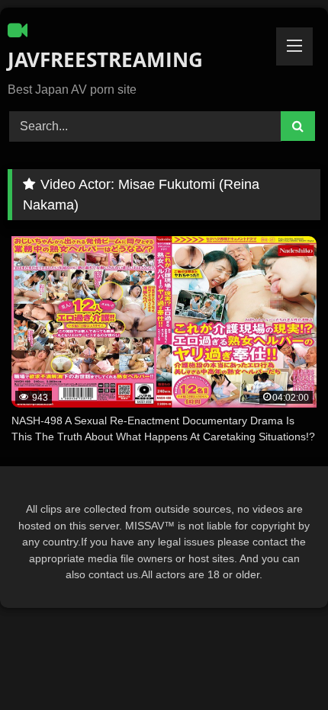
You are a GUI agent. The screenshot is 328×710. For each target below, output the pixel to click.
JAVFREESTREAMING (105, 59)
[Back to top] (280, 665)
